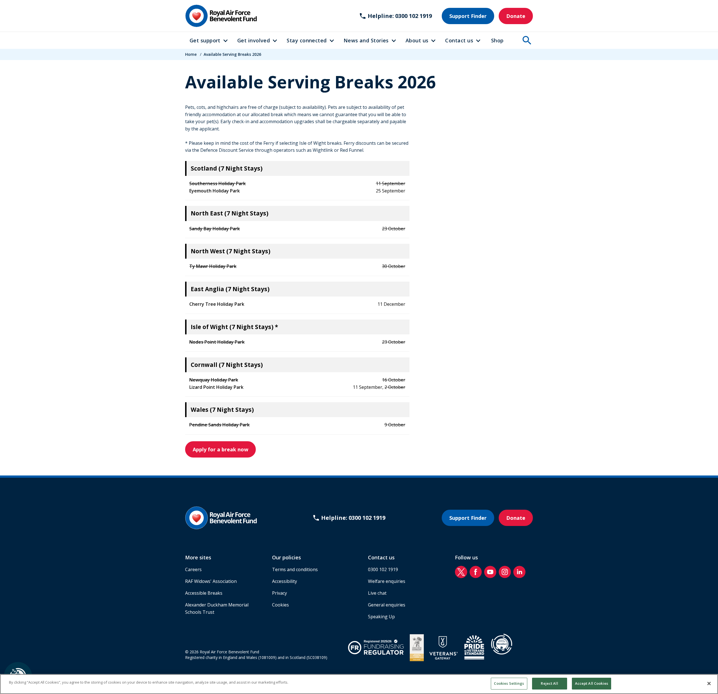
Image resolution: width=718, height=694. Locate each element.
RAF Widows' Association (211, 581)
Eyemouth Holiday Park (214, 191)
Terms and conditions (295, 569)
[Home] (221, 15)
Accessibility (284, 581)
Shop (497, 40)
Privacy (279, 593)
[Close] (709, 683)
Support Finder (468, 16)
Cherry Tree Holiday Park (216, 304)
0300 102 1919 (383, 569)
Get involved (253, 40)
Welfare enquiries (386, 581)
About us (417, 40)
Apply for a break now (220, 449)
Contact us (459, 40)
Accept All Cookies (591, 683)
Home (191, 54)
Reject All (549, 683)
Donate (515, 16)
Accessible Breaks (203, 593)
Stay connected (306, 40)
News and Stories (366, 40)
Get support (205, 40)
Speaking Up (381, 616)
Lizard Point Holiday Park (216, 387)
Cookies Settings (509, 683)
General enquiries (386, 605)
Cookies (280, 605)
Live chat (377, 593)
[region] (359, 684)
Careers (193, 569)
